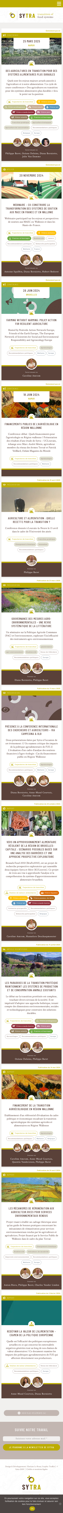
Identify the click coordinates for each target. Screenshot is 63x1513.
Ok (32, 1508)
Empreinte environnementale (17, 1257)
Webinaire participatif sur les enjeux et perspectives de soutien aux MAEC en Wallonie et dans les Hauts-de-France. (31, 222)
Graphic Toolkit (48, 1466)
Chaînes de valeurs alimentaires (22, 893)
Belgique (26, 133)
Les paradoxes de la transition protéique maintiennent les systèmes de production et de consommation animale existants (31, 986)
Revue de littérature (49, 652)
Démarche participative (45, 244)
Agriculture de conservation (17, 127)
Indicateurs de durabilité (38, 1251)
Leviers (51, 238)
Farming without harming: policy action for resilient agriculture (31, 321)
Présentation (13, 485)
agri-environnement (14, 652)
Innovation (43, 544)
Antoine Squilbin (13, 271)
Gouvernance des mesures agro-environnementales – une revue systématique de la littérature (31, 622)
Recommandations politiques (45, 127)
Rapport (11, 808)
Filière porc (46, 112)
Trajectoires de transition (22, 102)
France (37, 249)
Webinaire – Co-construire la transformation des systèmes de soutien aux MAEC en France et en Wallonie (31, 208)
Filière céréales (48, 102)
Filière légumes (51, 893)
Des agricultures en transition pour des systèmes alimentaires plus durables (31, 72)
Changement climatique (25, 544)
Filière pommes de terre (44, 898)
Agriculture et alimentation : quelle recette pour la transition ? (31, 520)
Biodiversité (39, 238)
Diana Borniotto (48, 153)
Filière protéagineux (16, 107)
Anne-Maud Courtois (40, 792)
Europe (37, 133)
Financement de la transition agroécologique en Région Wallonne (31, 1107)
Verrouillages (12, 1036)
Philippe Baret (13, 153)
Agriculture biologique (42, 122)
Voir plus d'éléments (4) (34, 1413)
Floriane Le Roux (34, 1466)
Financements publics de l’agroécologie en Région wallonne (31, 425)
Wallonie (26, 249)
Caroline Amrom (32, 375)
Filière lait (54, 107)
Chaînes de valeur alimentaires (23, 1366)
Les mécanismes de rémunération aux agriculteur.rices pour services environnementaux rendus (31, 1211)
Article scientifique (17, 949)
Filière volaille (21, 117)
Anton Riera (10, 1285)
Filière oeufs (37, 107)
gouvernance (46, 647)
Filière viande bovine (25, 112)
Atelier (10, 169)
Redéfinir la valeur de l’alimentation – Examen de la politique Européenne (31, 1333)
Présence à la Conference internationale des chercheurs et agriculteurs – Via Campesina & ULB (31, 730)
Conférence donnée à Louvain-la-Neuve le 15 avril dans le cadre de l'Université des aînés (31, 529)
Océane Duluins (30, 153)
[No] (59, 1503)
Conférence (13, 35)
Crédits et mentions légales (37, 1469)
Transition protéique (20, 122)
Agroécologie (46, 348)
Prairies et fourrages (43, 117)
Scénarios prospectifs (17, 908)
